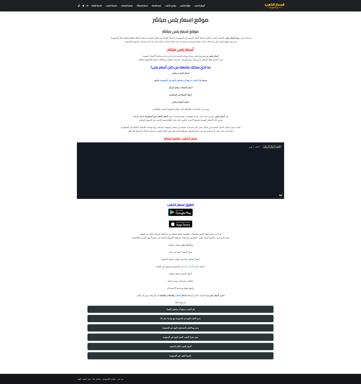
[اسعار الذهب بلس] (274, 6)
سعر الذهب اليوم (84, 379)
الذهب (178, 295)
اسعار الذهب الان (191, 266)
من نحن (120, 379)
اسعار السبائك (142, 5)
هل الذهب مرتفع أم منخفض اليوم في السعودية (180, 80)
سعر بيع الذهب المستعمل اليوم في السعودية (180, 328)
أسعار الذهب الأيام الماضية (180, 346)
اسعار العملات (127, 5)
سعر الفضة (156, 5)
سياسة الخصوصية (109, 379)
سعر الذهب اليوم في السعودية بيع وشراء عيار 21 (180, 318)
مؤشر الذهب (185, 5)
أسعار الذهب (199, 5)
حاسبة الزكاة (97, 5)
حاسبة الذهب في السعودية (180, 356)
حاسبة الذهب (111, 5)
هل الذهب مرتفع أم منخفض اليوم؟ (180, 309)
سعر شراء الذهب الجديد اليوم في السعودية (180, 337)
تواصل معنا (96, 379)
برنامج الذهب (170, 5)
